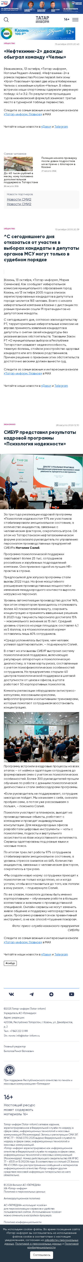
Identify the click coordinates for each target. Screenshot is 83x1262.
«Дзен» (46, 126)
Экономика (9, 424)
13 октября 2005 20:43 (67, 44)
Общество (9, 43)
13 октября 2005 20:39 (67, 229)
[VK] (11, 994)
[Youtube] (71, 994)
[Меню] (75, 19)
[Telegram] (32, 994)
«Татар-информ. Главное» (23, 114)
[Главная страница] (43, 19)
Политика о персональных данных (24, 1192)
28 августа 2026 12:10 (67, 425)
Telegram (61, 126)
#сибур (10, 963)
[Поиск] (6, 19)
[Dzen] (51, 994)
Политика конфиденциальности (23, 1222)
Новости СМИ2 (19, 199)
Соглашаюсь (41, 1255)
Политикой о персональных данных (38, 1244)
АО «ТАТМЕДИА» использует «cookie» (25, 1205)
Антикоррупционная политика (22, 1198)
